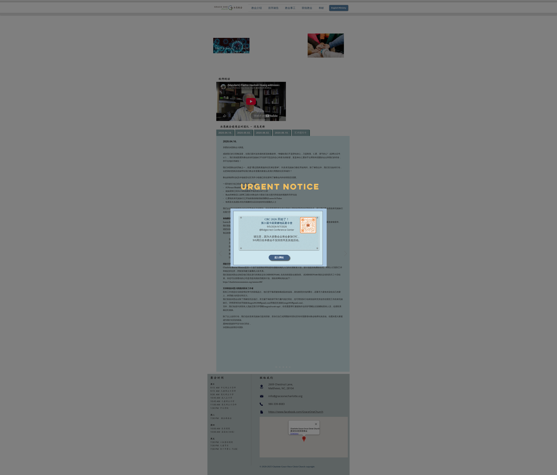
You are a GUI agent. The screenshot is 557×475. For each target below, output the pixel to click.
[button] (279, 257)
